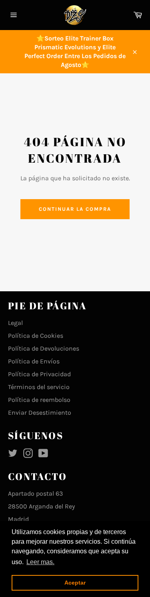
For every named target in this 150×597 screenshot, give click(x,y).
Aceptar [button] (75, 582)
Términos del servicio (39, 387)
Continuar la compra (75, 209)
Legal (15, 323)
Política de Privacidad (39, 374)
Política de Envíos (34, 361)
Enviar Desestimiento (39, 412)
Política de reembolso (39, 399)
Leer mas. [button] (40, 562)
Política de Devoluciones (43, 348)
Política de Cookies (35, 335)
